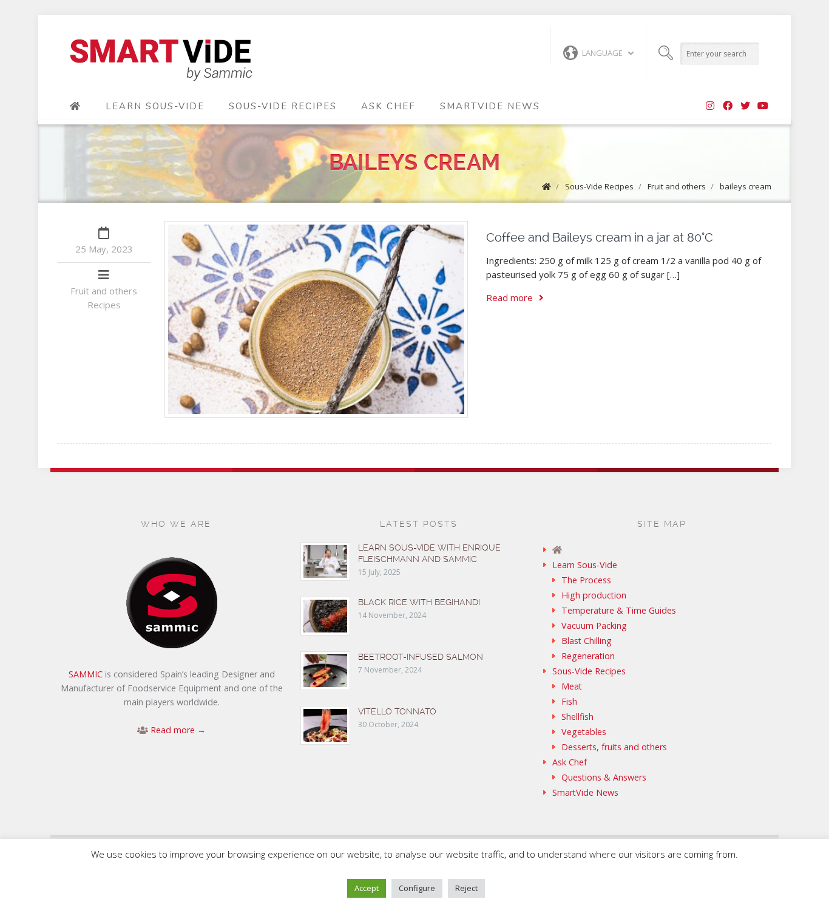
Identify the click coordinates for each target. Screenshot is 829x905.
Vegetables (583, 731)
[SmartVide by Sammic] (75, 106)
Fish (569, 701)
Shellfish (577, 716)
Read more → (178, 730)
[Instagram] (710, 106)
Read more (509, 297)
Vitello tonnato (397, 711)
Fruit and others (677, 186)
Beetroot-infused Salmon (420, 657)
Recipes (104, 305)
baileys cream (745, 186)
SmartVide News (490, 106)
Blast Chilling (586, 640)
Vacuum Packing (594, 625)
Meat (571, 686)
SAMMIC (86, 674)
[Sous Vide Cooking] (161, 60)
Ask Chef (388, 106)
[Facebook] (727, 106)
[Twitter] (745, 106)
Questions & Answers (603, 777)
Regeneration (588, 656)
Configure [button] (417, 888)
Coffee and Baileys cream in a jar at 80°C (599, 237)
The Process (586, 580)
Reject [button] (466, 888)
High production (593, 595)
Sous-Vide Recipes (283, 106)
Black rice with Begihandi (419, 602)
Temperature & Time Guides (618, 610)
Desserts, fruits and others (614, 747)
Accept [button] (366, 888)
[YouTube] (762, 106)
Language (602, 52)
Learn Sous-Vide (155, 106)
